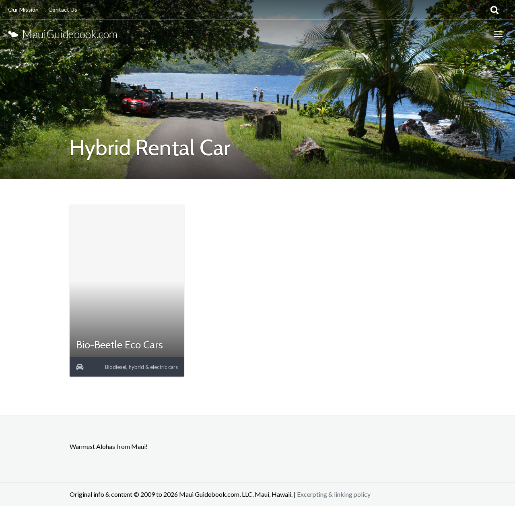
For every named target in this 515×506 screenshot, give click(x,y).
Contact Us (62, 9)
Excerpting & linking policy (334, 494)
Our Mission (23, 9)
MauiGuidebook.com (67, 34)
